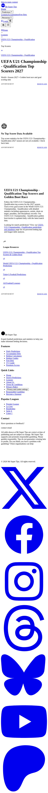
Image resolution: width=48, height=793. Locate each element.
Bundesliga (10, 409)
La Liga (9, 406)
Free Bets (23, 15)
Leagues (4, 15)
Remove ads (42, 84)
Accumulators (13, 15)
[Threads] (24, 650)
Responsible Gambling (15, 392)
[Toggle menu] (8, 25)
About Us (10, 382)
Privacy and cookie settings (17, 389)
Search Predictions (13, 377)
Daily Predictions (13, 351)
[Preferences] (10, 21)
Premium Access (13, 365)
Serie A (9, 411)
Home (3, 9)
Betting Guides (12, 358)
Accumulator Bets (13, 354)
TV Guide (10, 363)
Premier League (12, 404)
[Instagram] (24, 604)
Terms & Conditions (14, 384)
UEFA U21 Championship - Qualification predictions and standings (23, 227)
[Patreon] (24, 791)
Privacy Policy (12, 387)
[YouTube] (24, 744)
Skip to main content (9, 2)
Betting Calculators (14, 356)
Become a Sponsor (13, 394)
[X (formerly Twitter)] (24, 510)
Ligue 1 (9, 413)
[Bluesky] (24, 697)
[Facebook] (24, 557)
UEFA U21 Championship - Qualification (18, 39)
